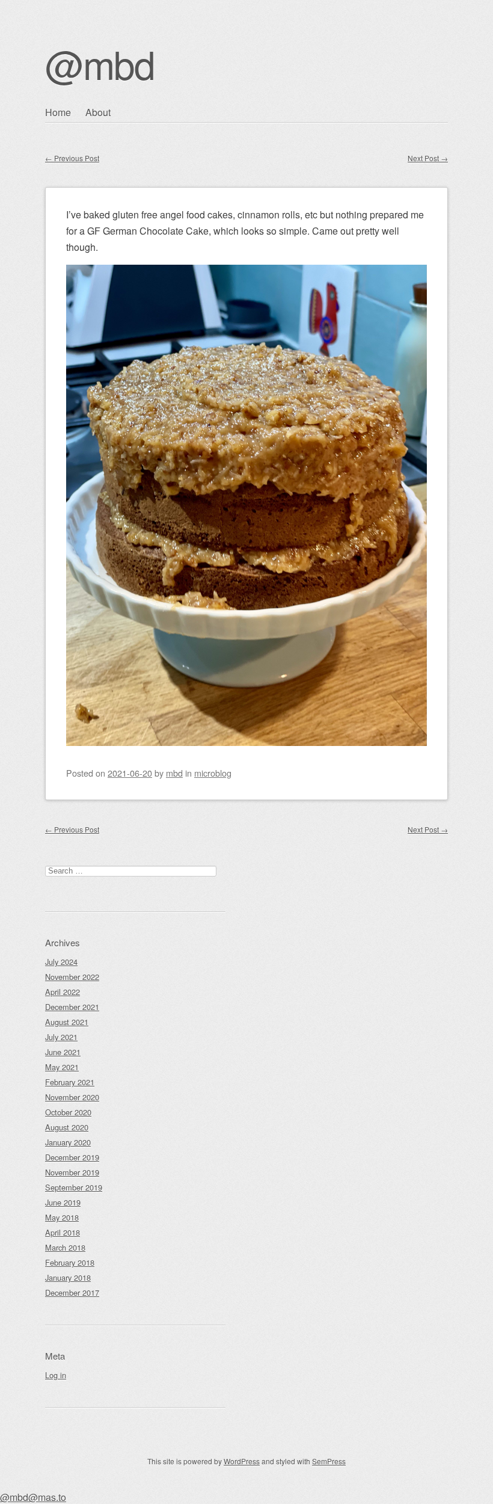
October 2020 (68, 1112)
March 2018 (65, 1247)
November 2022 (72, 976)
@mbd (100, 63)
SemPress (329, 1461)
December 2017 (72, 1292)
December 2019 (72, 1157)
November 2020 (72, 1097)
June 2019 (63, 1202)
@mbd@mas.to (33, 1497)
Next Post (428, 158)
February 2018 (69, 1262)
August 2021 (66, 1022)
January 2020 (68, 1142)
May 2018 (62, 1217)
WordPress (242, 1461)
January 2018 (68, 1277)
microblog (212, 772)
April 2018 (62, 1232)
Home (58, 112)
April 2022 (62, 991)
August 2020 (66, 1127)
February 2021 (69, 1082)
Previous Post (72, 158)
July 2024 (61, 961)
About (98, 112)
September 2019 (73, 1187)
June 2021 (63, 1052)
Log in (55, 1375)
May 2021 (62, 1067)
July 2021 (61, 1037)
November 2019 (72, 1172)
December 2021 (72, 1006)
